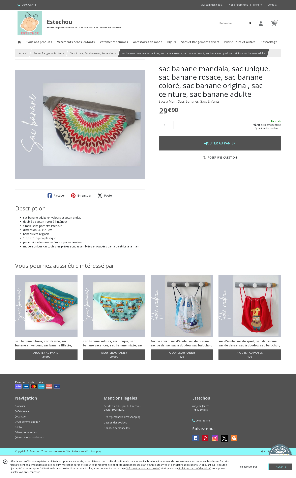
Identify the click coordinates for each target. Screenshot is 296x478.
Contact (272, 4)
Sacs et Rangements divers (49, 53)
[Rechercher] (250, 23)
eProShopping (93, 451)
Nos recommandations (30, 437)
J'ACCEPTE (280, 466)
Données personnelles (116, 428)
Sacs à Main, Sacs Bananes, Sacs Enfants (189, 101)
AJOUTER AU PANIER (219, 143)
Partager (59, 195)
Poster (108, 195)
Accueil (23, 53)
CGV (19, 427)
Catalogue (23, 411)
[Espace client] (261, 23)
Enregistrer (84, 195)
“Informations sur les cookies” (143, 468)
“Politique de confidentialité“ (194, 468)
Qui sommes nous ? (28, 421)
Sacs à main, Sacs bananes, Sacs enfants (93, 53)
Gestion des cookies (115, 422)
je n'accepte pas (248, 466)
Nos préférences (26, 432)
